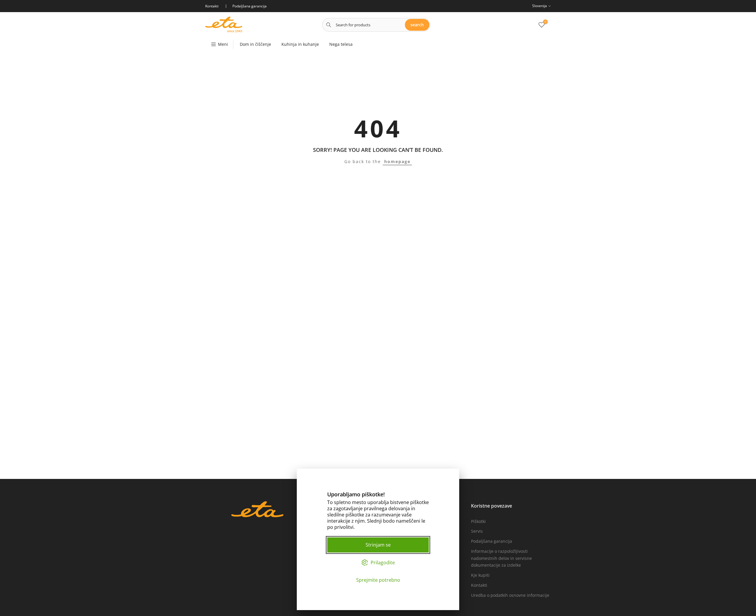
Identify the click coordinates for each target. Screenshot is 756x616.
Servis (477, 531)
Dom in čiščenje (255, 44)
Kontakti (479, 585)
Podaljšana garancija (491, 541)
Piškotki (478, 521)
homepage (397, 161)
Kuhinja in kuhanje (300, 44)
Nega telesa (341, 44)
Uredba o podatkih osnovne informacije (510, 595)
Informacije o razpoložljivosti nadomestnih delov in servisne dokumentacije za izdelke (501, 558)
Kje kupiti (480, 575)
